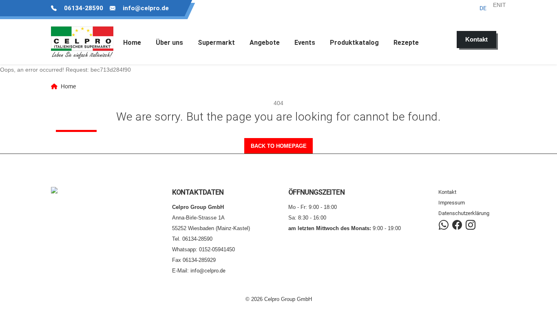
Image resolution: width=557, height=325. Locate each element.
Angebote (265, 42)
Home (132, 42)
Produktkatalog (354, 42)
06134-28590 (83, 8)
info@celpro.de (146, 8)
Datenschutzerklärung (463, 213)
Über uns (169, 42)
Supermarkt (216, 42)
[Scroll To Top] (543, 316)
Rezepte (406, 42)
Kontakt (447, 192)
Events (304, 42)
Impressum (451, 203)
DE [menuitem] (483, 8)
